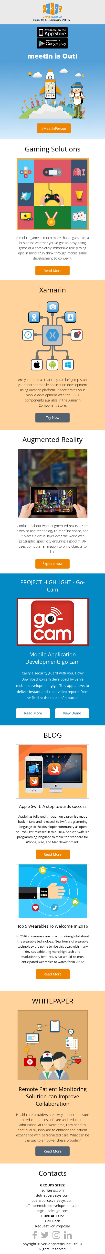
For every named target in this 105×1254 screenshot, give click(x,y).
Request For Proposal (52, 1226)
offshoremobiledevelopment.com (52, 1205)
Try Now (52, 417)
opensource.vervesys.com (53, 1200)
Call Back (52, 1221)
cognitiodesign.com (52, 1210)
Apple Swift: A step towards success (52, 806)
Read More (53, 270)
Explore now (52, 563)
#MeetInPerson (53, 128)
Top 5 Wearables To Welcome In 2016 (52, 926)
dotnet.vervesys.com (52, 1195)
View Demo (72, 713)
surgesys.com (53, 1190)
